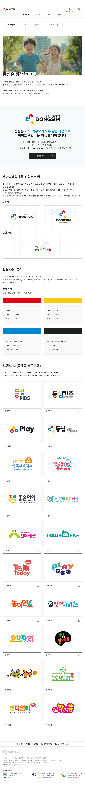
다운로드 (8, 411)
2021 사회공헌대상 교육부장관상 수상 (14, 775)
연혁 (24, 25)
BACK (5, 778)
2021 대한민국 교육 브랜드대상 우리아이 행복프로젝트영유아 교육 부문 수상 (46, 775)
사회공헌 (37, 25)
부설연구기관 (54, 25)
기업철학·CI (10, 25)
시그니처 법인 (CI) (38, 156)
